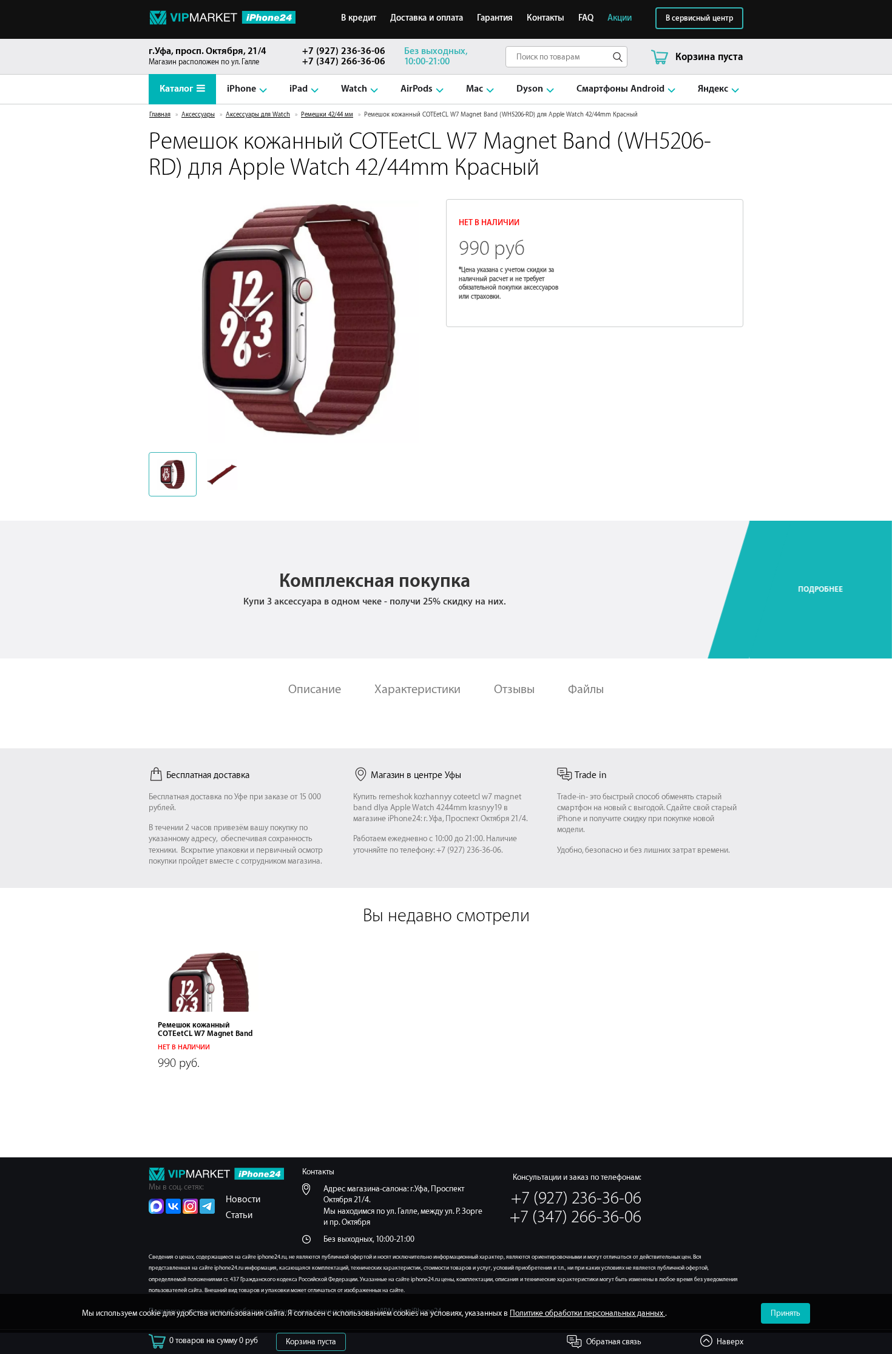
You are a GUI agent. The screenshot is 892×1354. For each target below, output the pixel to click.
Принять (785, 1313)
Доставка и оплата (426, 18)
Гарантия (495, 18)
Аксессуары (198, 114)
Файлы (586, 689)
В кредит (358, 18)
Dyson (529, 89)
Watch (354, 89)
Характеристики (417, 689)
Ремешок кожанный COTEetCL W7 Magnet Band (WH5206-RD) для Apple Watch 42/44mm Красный (205, 1038)
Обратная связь (613, 1341)
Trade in (591, 775)
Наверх (730, 1341)
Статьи (239, 1215)
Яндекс (713, 89)
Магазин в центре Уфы (416, 775)
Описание (314, 689)
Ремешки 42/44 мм (327, 114)
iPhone (241, 89)
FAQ (585, 18)
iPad (298, 89)
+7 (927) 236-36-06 (343, 51)
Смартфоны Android (620, 89)
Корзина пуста (311, 1341)
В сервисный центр (699, 18)
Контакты (545, 18)
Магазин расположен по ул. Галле (207, 56)
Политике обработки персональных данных (587, 1313)
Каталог (176, 89)
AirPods (416, 89)
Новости (243, 1199)
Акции (619, 18)
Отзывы (514, 689)
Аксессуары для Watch (258, 114)
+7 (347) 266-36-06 (343, 61)
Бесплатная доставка (207, 775)
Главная (160, 114)
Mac (474, 89)
